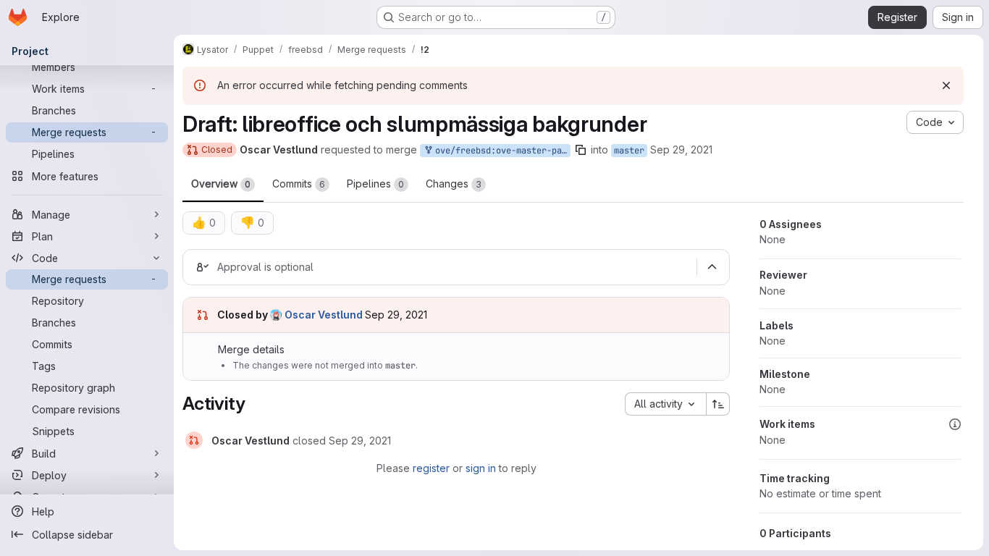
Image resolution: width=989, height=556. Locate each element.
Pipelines (375, 183)
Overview (221, 183)
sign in (481, 468)
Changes (453, 183)
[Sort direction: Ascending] (718, 404)
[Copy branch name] (580, 150)
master (629, 150)
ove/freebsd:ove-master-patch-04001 (500, 150)
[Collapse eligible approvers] (711, 267)
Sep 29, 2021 (681, 149)
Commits (298, 183)
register (431, 468)
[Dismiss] (946, 85)
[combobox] (665, 404)
